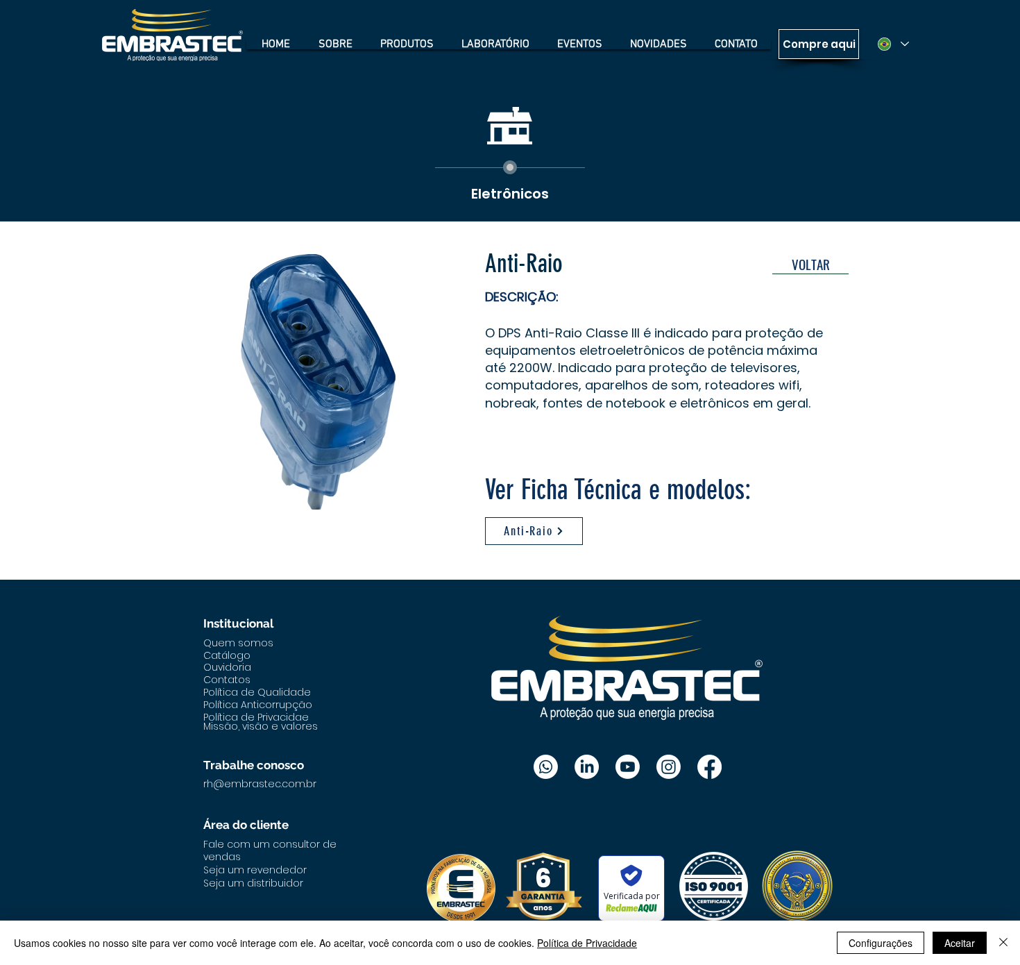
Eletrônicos (510, 193)
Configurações (880, 943)
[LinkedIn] (587, 767)
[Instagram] (668, 767)
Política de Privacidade (587, 943)
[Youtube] (627, 767)
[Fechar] (1003, 943)
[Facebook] (709, 767)
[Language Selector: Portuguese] (893, 44)
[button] (318, 382)
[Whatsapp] (546, 767)
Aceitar (959, 943)
